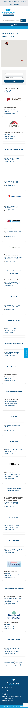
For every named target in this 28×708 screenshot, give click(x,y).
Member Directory (14, 1)
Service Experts (8, 229)
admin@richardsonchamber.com (13, 690)
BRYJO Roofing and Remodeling (13, 132)
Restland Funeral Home (11, 623)
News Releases (18, 662)
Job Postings (18, 664)
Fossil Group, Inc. (9, 472)
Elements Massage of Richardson (14, 280)
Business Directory (9, 662)
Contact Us (23, 1)
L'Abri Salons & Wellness (11, 255)
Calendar (5, 1)
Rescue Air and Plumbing (11, 399)
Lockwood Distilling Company (13, 596)
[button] (7, 44)
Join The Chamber (17, 666)
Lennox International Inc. (11, 108)
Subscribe (16, 4)
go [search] (14, 81)
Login (11, 4)
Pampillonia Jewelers (10, 374)
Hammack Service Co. (10, 571)
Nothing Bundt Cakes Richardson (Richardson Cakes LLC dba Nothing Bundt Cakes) (14, 498)
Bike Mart (6, 204)
